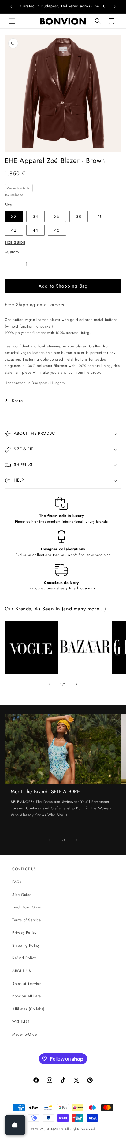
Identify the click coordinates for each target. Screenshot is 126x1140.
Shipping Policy (26, 945)
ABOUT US (21, 970)
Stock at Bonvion (27, 983)
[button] (12, 21)
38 (78, 216)
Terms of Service (26, 920)
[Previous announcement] (11, 6)
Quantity (12, 252)
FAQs (16, 882)
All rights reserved (80, 1129)
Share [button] (17, 401)
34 (35, 216)
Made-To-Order (25, 1034)
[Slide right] (76, 684)
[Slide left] (49, 684)
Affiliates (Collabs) (28, 1009)
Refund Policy (24, 958)
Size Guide (21, 894)
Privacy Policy (24, 932)
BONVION (54, 1129)
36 (57, 216)
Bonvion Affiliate (26, 996)
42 (14, 230)
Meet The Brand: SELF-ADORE (45, 791)
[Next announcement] (114, 6)
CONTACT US (24, 869)
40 (100, 216)
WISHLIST (21, 1021)
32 (14, 216)
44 (35, 230)
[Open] (15, 1125)
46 (57, 230)
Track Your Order (27, 907)
